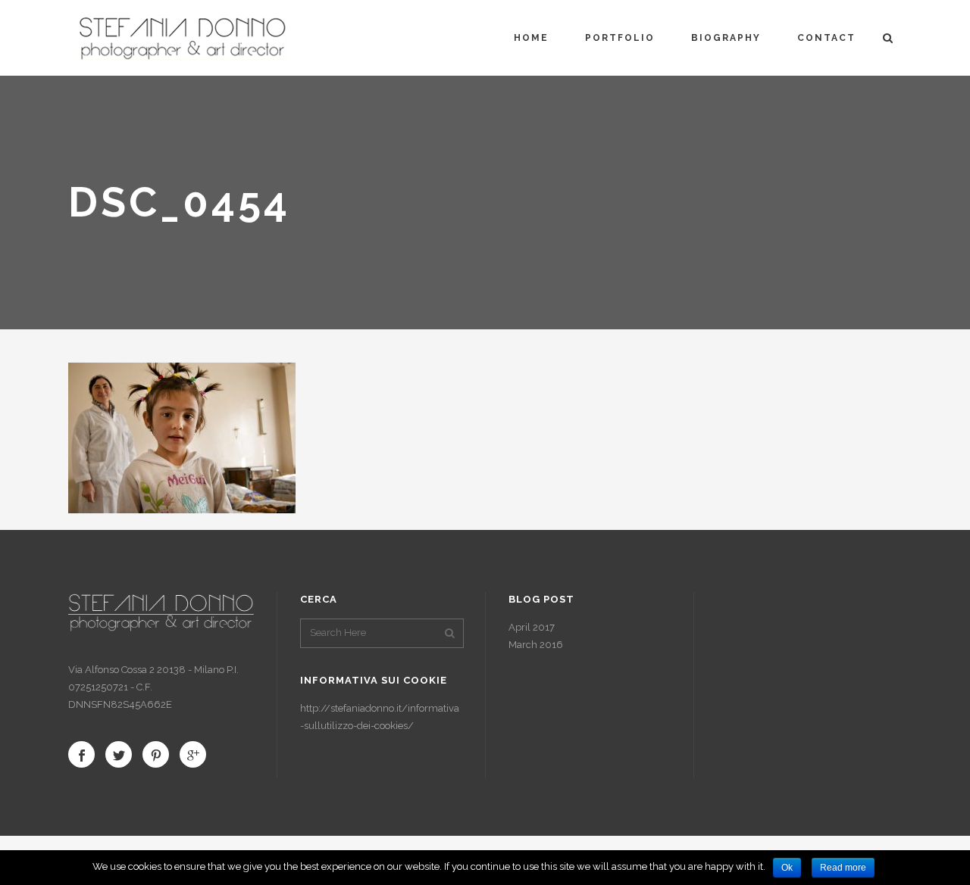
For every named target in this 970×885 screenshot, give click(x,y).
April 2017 (531, 627)
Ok (787, 867)
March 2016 (535, 644)
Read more (843, 867)
